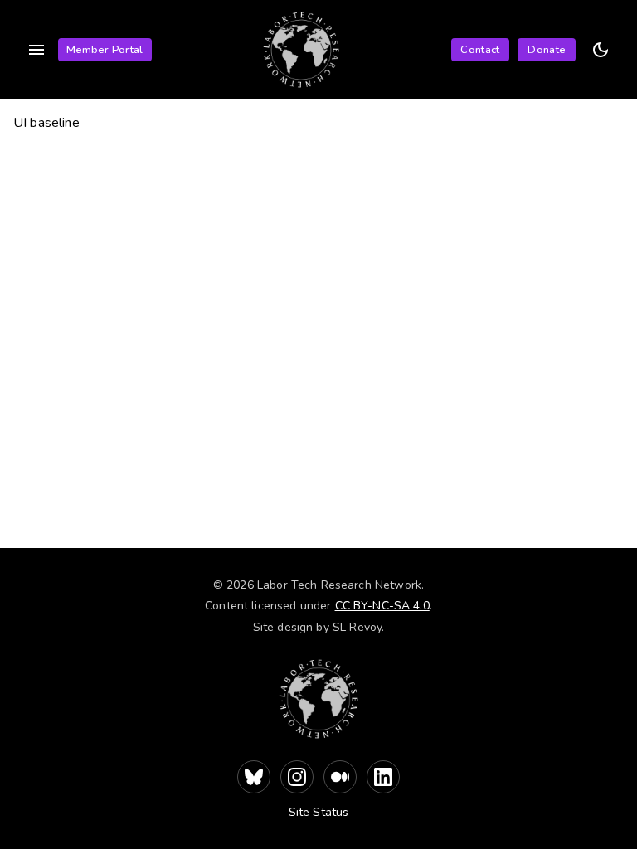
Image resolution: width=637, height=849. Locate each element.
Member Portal (104, 49)
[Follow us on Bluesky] (253, 776)
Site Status (319, 812)
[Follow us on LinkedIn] (383, 776)
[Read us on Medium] (340, 776)
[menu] (36, 49)
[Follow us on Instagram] (297, 776)
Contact (480, 49)
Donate (546, 49)
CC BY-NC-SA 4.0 (382, 606)
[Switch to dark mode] (600, 49)
